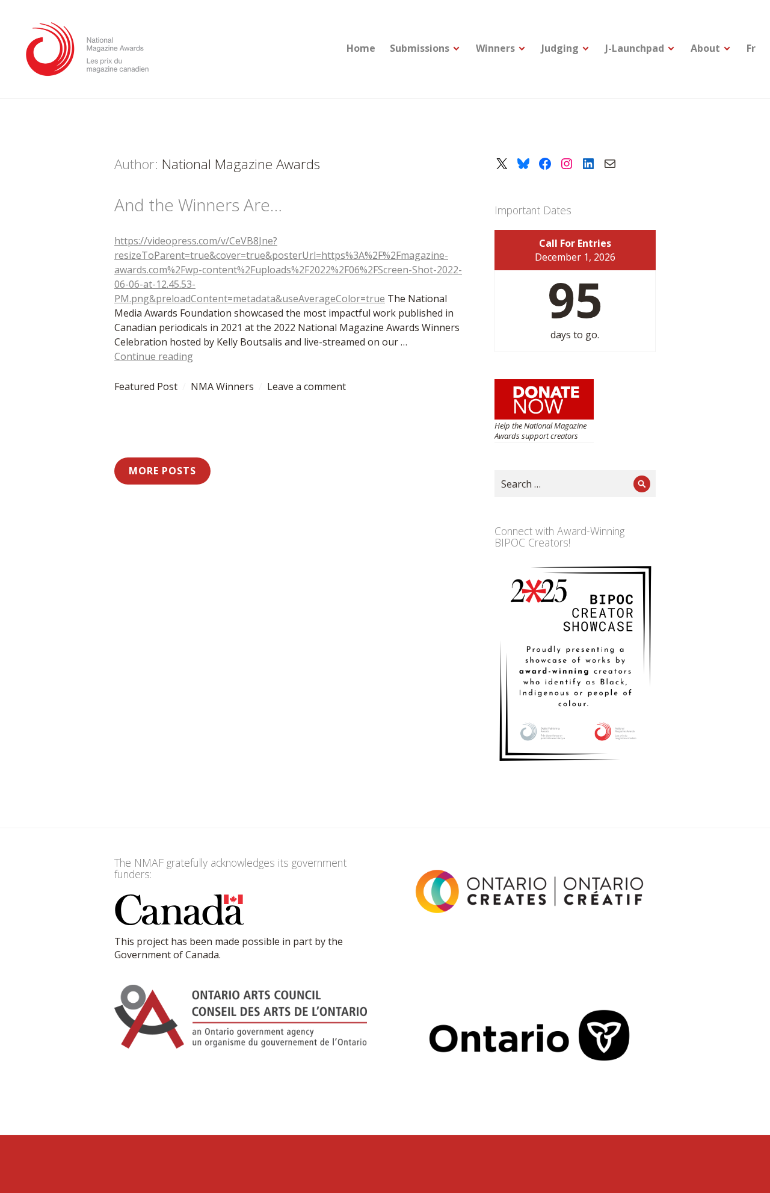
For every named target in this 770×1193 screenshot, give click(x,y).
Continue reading (153, 356)
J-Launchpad (634, 48)
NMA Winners (222, 386)
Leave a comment (306, 386)
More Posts (162, 470)
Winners (495, 48)
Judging (560, 48)
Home (360, 48)
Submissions (419, 48)
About (705, 48)
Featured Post (145, 386)
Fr (751, 48)
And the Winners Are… (198, 204)
